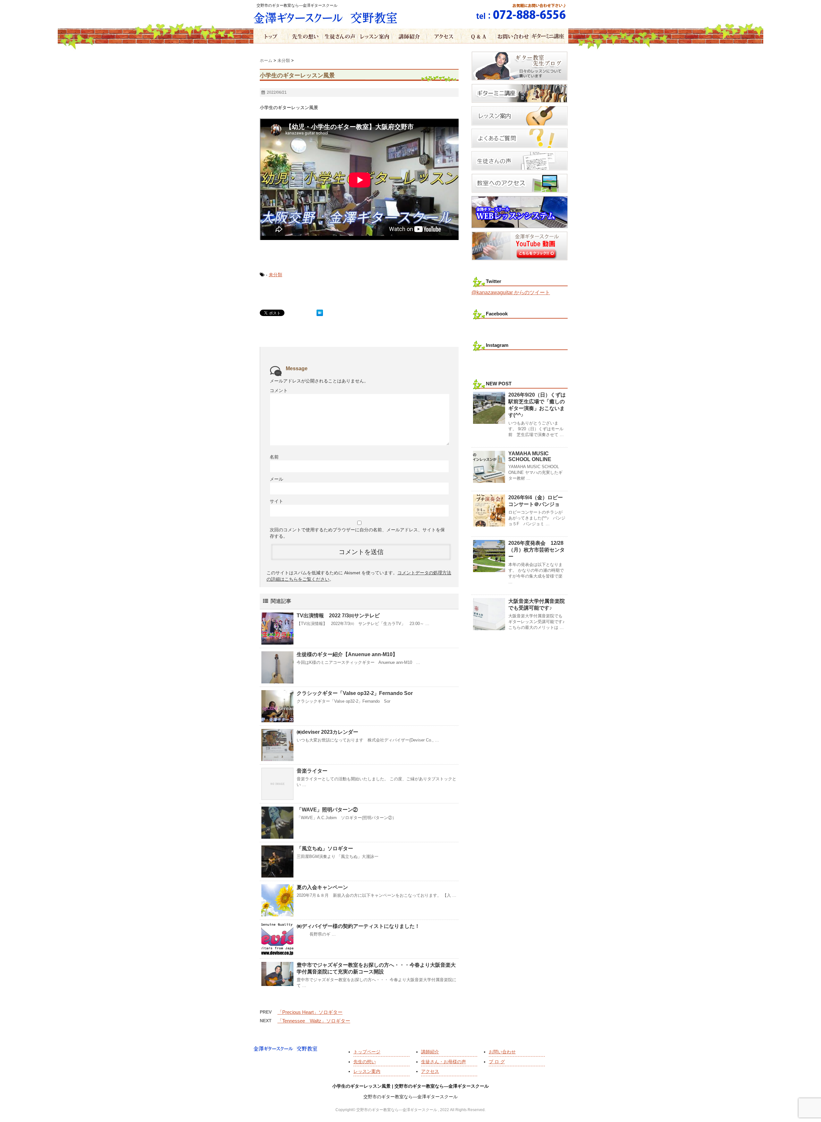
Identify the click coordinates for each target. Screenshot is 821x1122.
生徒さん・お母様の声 (443, 1061)
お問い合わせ (502, 1051)
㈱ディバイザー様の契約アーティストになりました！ (358, 926)
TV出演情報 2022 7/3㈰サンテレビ (338, 615)
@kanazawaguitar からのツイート (510, 292)
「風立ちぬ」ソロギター (325, 848)
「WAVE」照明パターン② (327, 809)
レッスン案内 (366, 1071)
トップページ (366, 1051)
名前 (274, 456)
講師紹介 (430, 1051)
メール (276, 479)
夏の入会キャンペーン (322, 887)
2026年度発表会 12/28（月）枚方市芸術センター (536, 549)
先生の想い (364, 1061)
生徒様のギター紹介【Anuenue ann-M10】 (347, 654)
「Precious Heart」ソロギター (310, 1012)
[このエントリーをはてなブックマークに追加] (320, 313)
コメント (279, 390)
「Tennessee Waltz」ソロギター (313, 1021)
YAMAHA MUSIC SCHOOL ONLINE (529, 456)
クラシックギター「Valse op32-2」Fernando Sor (355, 693)
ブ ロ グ (497, 1061)
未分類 (275, 274)
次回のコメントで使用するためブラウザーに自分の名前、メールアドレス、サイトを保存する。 (357, 533)
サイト (276, 501)
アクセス (430, 1071)
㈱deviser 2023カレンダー (327, 732)
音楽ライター (312, 771)
